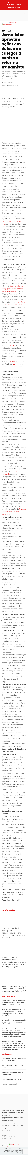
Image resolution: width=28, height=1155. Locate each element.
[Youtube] (17, 20)
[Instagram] (13, 20)
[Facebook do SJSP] (3, 22)
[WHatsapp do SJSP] (7, 24)
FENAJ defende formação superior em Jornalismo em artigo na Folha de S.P (14, 988)
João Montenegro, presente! (12, 1079)
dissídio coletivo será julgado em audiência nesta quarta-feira (12, 288)
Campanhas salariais (9, 1084)
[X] (15, 20)
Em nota (11, 345)
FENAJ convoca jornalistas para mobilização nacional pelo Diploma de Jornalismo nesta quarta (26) (14, 962)
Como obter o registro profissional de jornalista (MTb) (14, 1059)
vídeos (13, 361)
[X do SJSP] (7, 22)
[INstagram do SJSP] (5, 22)
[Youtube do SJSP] (14, 22)
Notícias (6, 31)
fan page (16, 364)
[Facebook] (10, 20)
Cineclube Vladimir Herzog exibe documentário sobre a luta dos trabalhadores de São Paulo (14, 933)
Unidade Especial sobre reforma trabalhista (14, 512)
